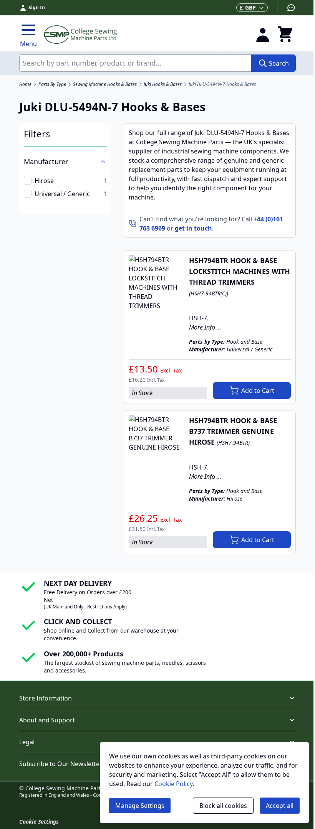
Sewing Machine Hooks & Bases (105, 84)
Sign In (36, 7)
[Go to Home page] (145, 34)
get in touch (193, 228)
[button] (157, 698)
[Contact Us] (286, 7)
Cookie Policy (173, 784)
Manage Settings (139, 805)
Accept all (279, 805)
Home (25, 84)
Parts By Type (52, 84)
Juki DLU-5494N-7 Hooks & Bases (222, 84)
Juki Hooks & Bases (163, 84)
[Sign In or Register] (263, 34)
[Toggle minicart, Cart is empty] (285, 34)
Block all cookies (223, 805)
